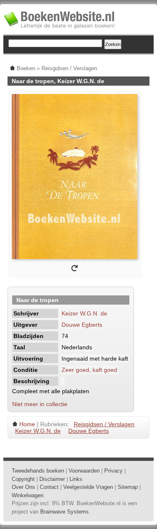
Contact (49, 487)
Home (27, 424)
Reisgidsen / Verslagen (104, 424)
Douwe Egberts (82, 324)
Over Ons (23, 487)
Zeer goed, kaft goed (89, 369)
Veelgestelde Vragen (88, 487)
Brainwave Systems (64, 512)
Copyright (23, 479)
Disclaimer (52, 479)
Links (75, 479)
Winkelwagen (28, 495)
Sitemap (128, 487)
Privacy (113, 471)
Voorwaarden (84, 471)
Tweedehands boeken (38, 471)
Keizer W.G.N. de (84, 313)
